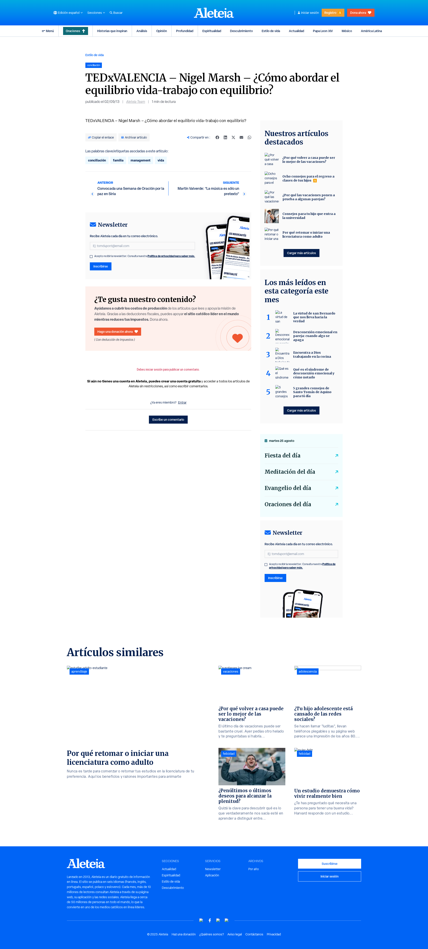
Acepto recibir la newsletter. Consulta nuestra (144, 256)
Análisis (141, 31)
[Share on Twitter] (233, 137)
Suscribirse (329, 863)
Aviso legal (234, 934)
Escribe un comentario (168, 419)
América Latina (371, 31)
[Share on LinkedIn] (225, 137)
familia (118, 160)
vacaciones (230, 671)
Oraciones (73, 31)
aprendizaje (79, 671)
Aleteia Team (135, 101)
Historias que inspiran (112, 31)
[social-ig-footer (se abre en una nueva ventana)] (227, 920)
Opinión (161, 31)
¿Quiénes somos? (211, 934)
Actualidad (296, 31)
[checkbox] (91, 256)
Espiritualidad (211, 31)
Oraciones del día (288, 504)
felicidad (229, 754)
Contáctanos (254, 934)
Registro (330, 12)
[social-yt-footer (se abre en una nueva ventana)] (201, 920)
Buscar (118, 13)
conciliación (97, 160)
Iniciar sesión (310, 13)
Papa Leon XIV (323, 31)
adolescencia (308, 671)
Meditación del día (290, 471)
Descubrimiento (241, 31)
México (347, 31)
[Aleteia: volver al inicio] (214, 12)
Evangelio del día (288, 488)
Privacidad (274, 934)
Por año (253, 869)
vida (161, 160)
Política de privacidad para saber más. (171, 256)
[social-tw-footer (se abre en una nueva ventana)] (218, 920)
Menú (50, 31)
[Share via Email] (241, 137)
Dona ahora (358, 12)
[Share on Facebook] (217, 137)
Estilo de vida (271, 31)
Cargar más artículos (301, 253)
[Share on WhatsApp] (249, 137)
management (140, 160)
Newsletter (213, 869)
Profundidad (184, 31)
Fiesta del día (282, 455)
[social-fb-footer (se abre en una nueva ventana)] (210, 920)
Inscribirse (100, 266)
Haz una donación (184, 934)
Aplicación (212, 875)
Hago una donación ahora (115, 331)
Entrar (182, 402)
